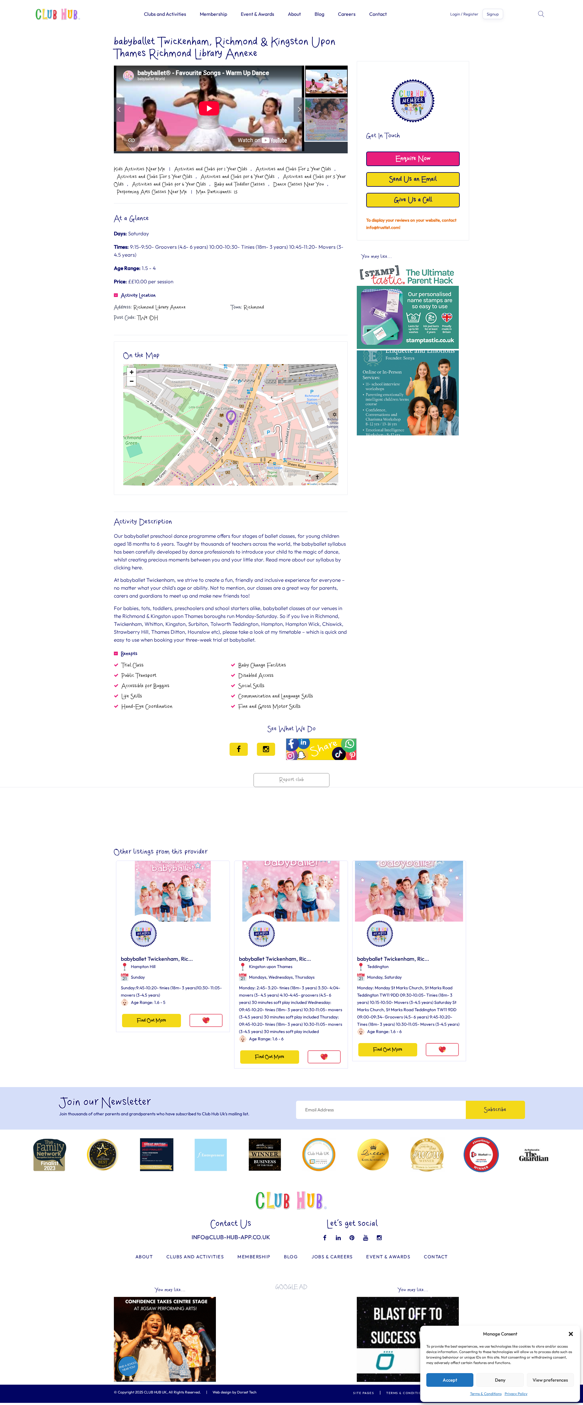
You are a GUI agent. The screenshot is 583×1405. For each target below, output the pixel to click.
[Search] (541, 14)
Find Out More (151, 1020)
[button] (571, 1334)
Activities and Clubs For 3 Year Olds (155, 176)
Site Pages (363, 1393)
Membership (213, 14)
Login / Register (464, 14)
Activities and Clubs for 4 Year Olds (238, 176)
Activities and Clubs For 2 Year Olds (293, 169)
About (294, 14)
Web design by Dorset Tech (235, 1392)
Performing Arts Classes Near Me (152, 192)
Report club (291, 780)
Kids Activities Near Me (139, 169)
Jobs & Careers (332, 1257)
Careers (347, 14)
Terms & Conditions (486, 1393)
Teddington (378, 966)
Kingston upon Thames (270, 966)
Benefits (129, 653)
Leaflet (313, 484)
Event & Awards (257, 14)
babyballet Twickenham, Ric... (157, 958)
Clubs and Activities (165, 14)
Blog (319, 14)
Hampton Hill (143, 966)
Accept (450, 1380)
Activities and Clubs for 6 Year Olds (169, 184)
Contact (378, 14)
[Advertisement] (408, 480)
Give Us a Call (413, 199)
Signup (493, 14)
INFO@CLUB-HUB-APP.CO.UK (231, 1237)
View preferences (550, 1380)
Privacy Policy (516, 1393)
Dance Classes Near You (298, 184)
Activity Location (138, 295)
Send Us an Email (413, 179)
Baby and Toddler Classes (239, 184)
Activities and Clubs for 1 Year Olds (210, 169)
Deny (500, 1380)
